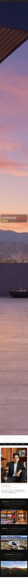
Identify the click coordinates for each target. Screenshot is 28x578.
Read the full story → (6, 495)
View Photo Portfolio (14, 507)
